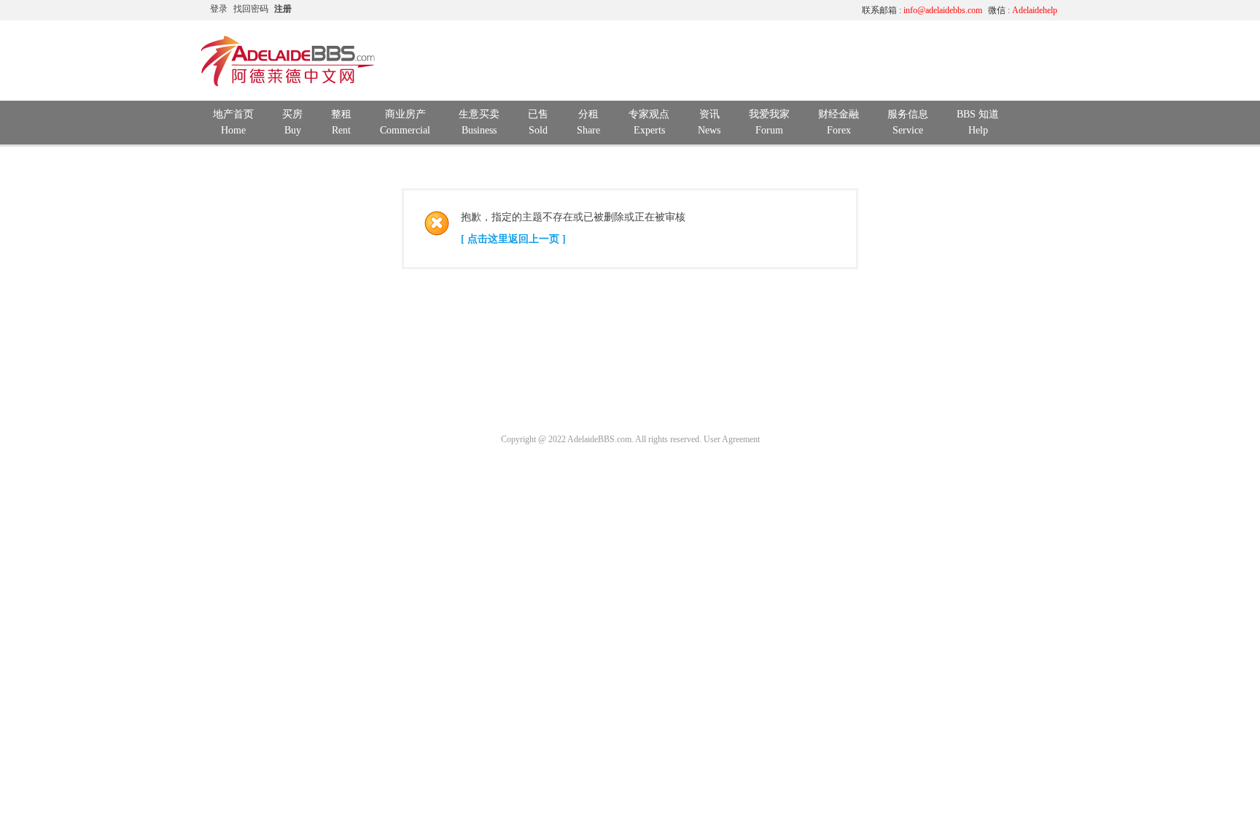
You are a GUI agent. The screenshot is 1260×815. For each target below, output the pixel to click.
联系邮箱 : (922, 10)
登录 (219, 9)
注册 (283, 9)
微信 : (1022, 10)
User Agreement (732, 439)
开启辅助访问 (714, 10)
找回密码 (250, 9)
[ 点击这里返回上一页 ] (513, 238)
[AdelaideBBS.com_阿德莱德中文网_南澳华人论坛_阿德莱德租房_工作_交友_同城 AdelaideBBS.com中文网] (288, 84)
